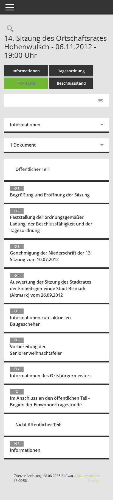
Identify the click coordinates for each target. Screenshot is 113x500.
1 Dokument (23, 145)
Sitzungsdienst (88, 478)
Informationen (26, 70)
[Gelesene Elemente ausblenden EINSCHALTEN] (101, 100)
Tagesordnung (71, 70)
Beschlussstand (71, 83)
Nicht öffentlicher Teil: (38, 425)
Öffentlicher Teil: (32, 169)
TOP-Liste (26, 83)
